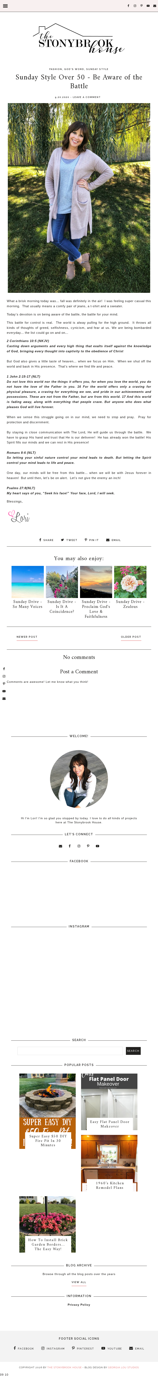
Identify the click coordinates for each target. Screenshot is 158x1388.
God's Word (74, 69)
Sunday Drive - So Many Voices (27, 604)
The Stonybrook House (64, 1367)
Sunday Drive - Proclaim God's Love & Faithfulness (96, 609)
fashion (55, 69)
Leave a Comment (87, 97)
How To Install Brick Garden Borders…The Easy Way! (48, 1244)
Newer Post (27, 636)
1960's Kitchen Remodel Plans (110, 1185)
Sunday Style (97, 69)
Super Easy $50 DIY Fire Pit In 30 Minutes (48, 1140)
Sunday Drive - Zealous (130, 604)
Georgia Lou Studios (123, 1367)
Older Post (131, 636)
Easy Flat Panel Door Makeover (110, 1124)
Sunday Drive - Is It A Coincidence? (62, 606)
